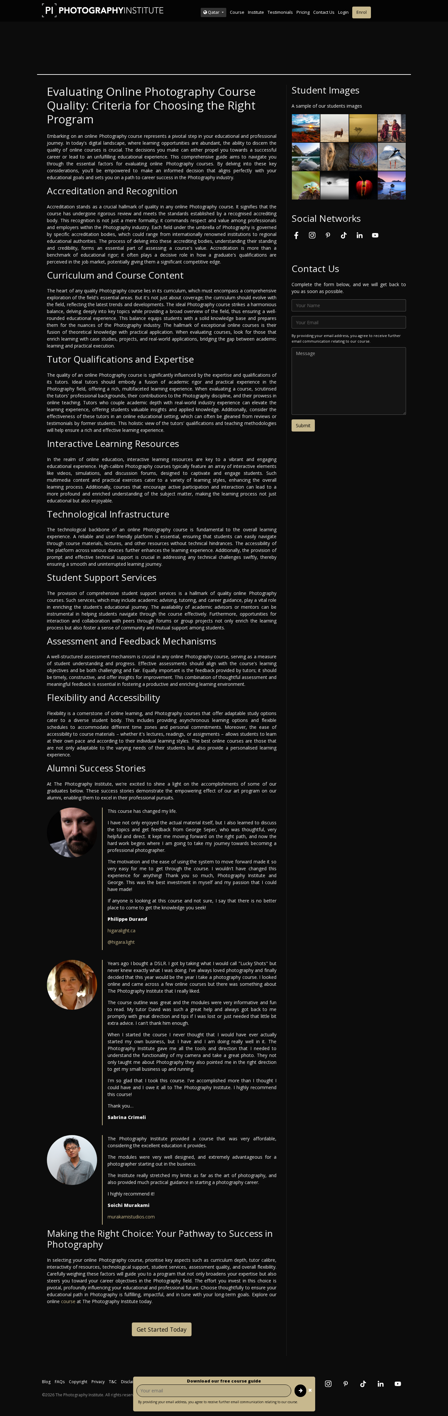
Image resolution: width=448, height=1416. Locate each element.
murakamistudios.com (131, 1217)
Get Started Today (162, 1329)
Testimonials (280, 12)
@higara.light (121, 942)
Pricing (303, 12)
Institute (256, 12)
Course (237, 12)
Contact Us (324, 12)
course (68, 1301)
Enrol (361, 12)
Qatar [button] (213, 12)
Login (343, 12)
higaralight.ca (121, 930)
